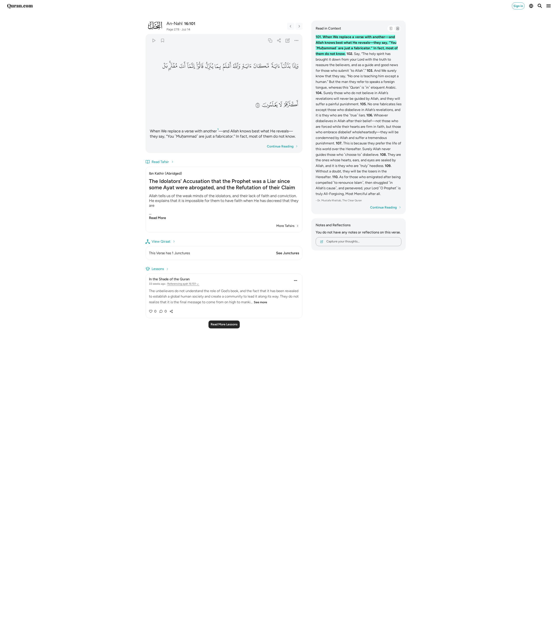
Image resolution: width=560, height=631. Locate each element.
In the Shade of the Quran (169, 279)
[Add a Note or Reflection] (288, 40)
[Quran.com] (20, 6)
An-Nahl (174, 23)
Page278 (172, 29)
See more (260, 302)
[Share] (279, 40)
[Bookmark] (162, 40)
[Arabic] (391, 28)
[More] (296, 40)
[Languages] (531, 6)
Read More (157, 218)
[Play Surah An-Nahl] (154, 40)
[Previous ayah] (290, 26)
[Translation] (397, 28)
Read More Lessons (224, 324)
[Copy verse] (270, 40)
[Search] (540, 6)
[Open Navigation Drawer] (548, 6)
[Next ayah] (299, 26)
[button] (295, 66)
